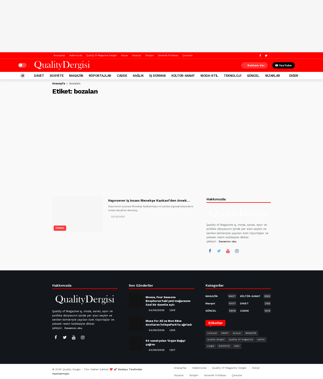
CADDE (255, 310)
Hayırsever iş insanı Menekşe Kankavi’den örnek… (149, 200)
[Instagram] (236, 250)
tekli (236, 346)
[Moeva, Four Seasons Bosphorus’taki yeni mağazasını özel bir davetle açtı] (136, 300)
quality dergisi (216, 339)
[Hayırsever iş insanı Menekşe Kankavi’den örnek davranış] (77, 214)
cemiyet (212, 333)
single (210, 346)
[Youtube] (227, 250)
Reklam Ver (256, 65)
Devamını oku (227, 241)
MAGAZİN (220, 296)
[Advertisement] (161, 26)
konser (237, 333)
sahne (261, 339)
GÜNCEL (60, 228)
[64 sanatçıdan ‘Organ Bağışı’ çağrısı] (136, 344)
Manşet (220, 303)
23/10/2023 (118, 216)
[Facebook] (260, 55)
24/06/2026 (156, 310)
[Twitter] (266, 55)
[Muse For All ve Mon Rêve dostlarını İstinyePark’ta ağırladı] (136, 324)
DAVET (255, 303)
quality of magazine (241, 339)
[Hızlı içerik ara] (302, 65)
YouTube (285, 65)
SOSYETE (224, 346)
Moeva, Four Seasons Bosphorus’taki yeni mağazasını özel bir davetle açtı (168, 301)
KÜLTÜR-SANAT (255, 296)
